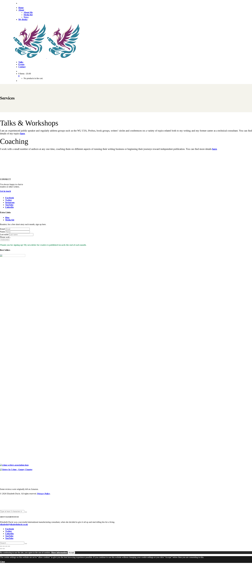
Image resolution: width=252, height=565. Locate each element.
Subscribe (5, 240)
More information (59, 552)
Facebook (9, 198)
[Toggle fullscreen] (4, 546)
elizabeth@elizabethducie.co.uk (14, 524)
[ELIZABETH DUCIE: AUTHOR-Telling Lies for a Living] (30, 57)
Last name (4, 234)
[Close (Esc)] (9, 546)
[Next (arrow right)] (4, 548)
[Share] (6, 546)
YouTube (9, 205)
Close (2, 562)
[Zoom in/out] (1, 546)
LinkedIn (9, 207)
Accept (71, 553)
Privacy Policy (43, 494)
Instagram (9, 202)
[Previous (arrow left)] (1, 548)
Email (2, 229)
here (22, 133)
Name (2, 232)
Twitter (8, 200)
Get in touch (5, 191)
